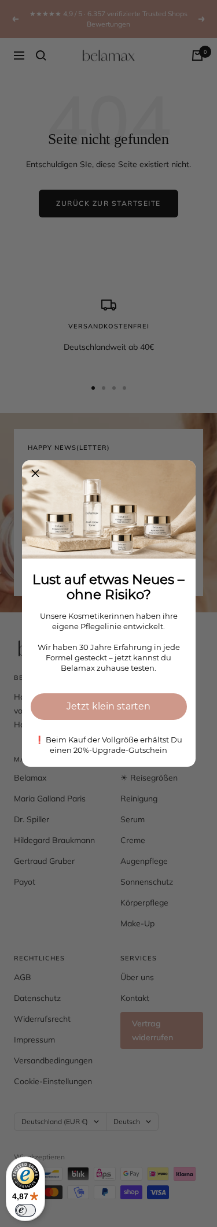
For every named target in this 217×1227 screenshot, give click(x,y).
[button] (35, 473)
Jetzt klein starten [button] (108, 706)
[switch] (25, 1210)
